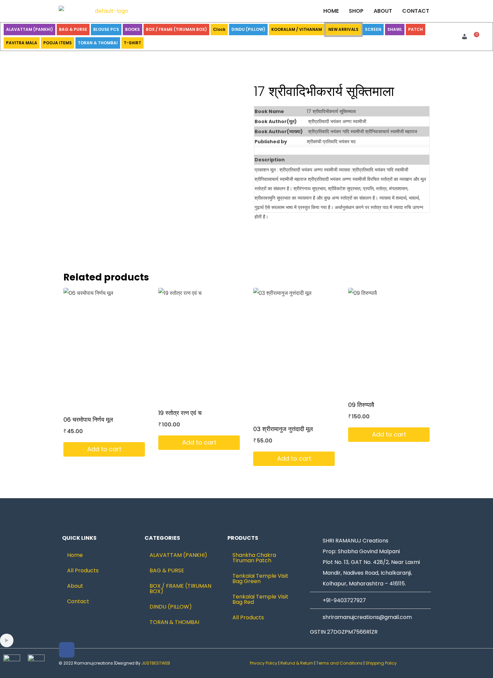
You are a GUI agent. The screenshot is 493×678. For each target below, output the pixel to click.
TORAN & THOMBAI (98, 43)
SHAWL (394, 29)
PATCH (415, 29)
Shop (356, 11)
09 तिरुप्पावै (361, 405)
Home (331, 11)
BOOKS (132, 29)
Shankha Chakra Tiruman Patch (254, 557)
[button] (466, 36)
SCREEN (373, 29)
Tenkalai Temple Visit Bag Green (260, 578)
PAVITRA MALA (21, 43)
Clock (219, 29)
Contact (415, 11)
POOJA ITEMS (57, 43)
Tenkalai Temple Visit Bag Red (260, 599)
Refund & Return (296, 663)
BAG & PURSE (73, 29)
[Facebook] (66, 650)
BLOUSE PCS (106, 29)
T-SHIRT (132, 43)
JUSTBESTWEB (156, 663)
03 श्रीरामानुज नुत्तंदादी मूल (283, 429)
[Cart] (475, 36)
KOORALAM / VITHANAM (296, 29)
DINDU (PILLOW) (248, 29)
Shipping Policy (382, 663)
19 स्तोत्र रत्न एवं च (180, 413)
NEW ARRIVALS (343, 29)
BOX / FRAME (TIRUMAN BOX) (176, 29)
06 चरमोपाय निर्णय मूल (88, 419)
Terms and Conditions (339, 663)
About (383, 11)
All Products (83, 570)
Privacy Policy (263, 663)
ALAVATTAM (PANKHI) (29, 29)
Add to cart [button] (104, 449)
